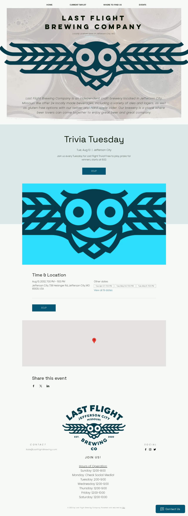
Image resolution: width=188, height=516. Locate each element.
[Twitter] (154, 449)
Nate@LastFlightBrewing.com (41, 449)
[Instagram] (150, 449)
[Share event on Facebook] (33, 386)
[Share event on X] (40, 386)
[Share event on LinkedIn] (48, 386)
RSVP (94, 171)
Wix (123, 508)
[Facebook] (145, 449)
